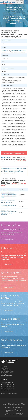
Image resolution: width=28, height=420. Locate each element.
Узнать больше (8, 239)
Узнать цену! (21, 161)
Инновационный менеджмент (17, 51)
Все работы (5, 50)
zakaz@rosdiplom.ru (6, 391)
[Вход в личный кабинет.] (22, 2)
